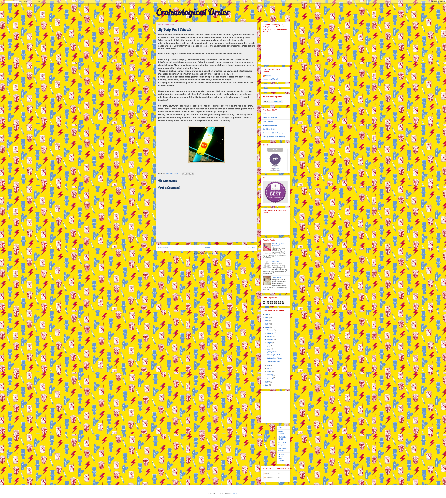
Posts (267, 474)
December (270, 330)
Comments (269, 478)
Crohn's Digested (268, 121)
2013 (267, 327)
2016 (267, 318)
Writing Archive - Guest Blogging (274, 136)
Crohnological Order (193, 12)
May (268, 365)
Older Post (251, 248)
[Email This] (183, 174)
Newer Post (163, 248)
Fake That (275, 262)
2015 (267, 321)
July (269, 346)
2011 (267, 385)
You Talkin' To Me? (269, 129)
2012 (267, 382)
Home (207, 248)
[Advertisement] (277, 406)
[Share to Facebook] (190, 174)
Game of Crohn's (272, 352)
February (270, 375)
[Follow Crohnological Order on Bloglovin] (273, 102)
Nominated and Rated (270, 125)
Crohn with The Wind (273, 361)
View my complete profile (270, 79)
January (270, 378)
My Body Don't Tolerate (274, 358)
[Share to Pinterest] (192, 174)
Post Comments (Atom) (211, 253)
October (270, 336)
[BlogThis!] (186, 174)
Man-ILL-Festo (277, 277)
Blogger (234, 493)
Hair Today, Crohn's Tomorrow (278, 245)
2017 (267, 314)
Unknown (268, 76)
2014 (267, 324)
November (270, 333)
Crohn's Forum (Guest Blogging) (273, 133)
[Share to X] (188, 174)
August (269, 343)
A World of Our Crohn (274, 355)
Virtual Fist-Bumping (270, 117)
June (269, 349)
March (269, 372)
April (269, 368)
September (270, 339)
